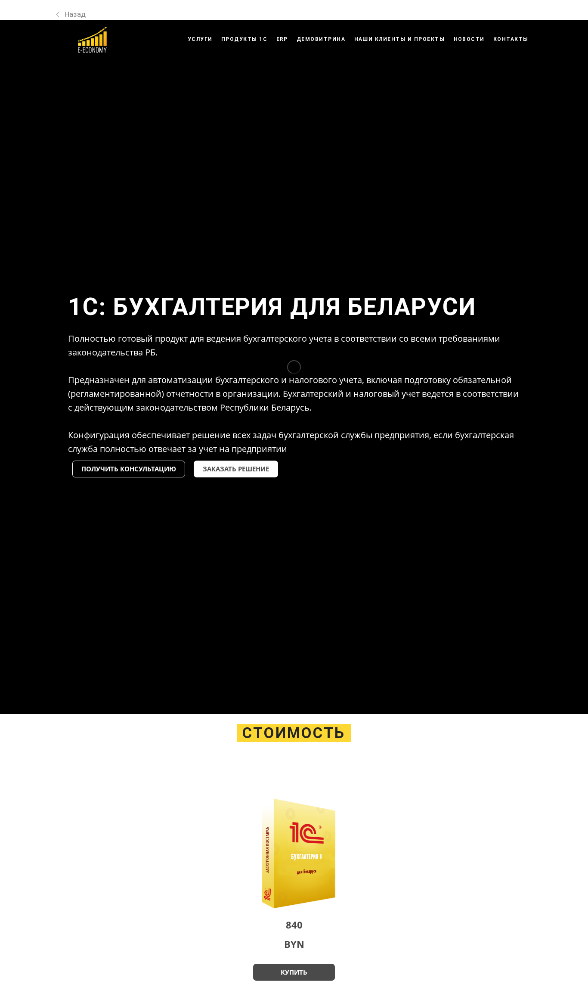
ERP (282, 39)
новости (469, 39)
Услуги (200, 39)
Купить (294, 972)
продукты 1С (244, 39)
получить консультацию (128, 468)
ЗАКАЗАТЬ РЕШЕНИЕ (236, 468)
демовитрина (321, 39)
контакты (511, 39)
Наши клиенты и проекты (399, 39)
